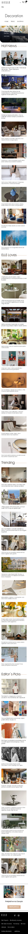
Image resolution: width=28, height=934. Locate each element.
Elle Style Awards (6, 924)
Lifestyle (3, 927)
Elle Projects (4, 920)
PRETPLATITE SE (14, 907)
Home (6, 21)
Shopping (20, 21)
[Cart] (25, 2)
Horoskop (16, 924)
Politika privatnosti (6, 931)
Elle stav (23, 924)
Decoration (11, 927)
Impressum (17, 931)
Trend (13, 21)
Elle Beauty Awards (16, 920)
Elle (3, 7)
